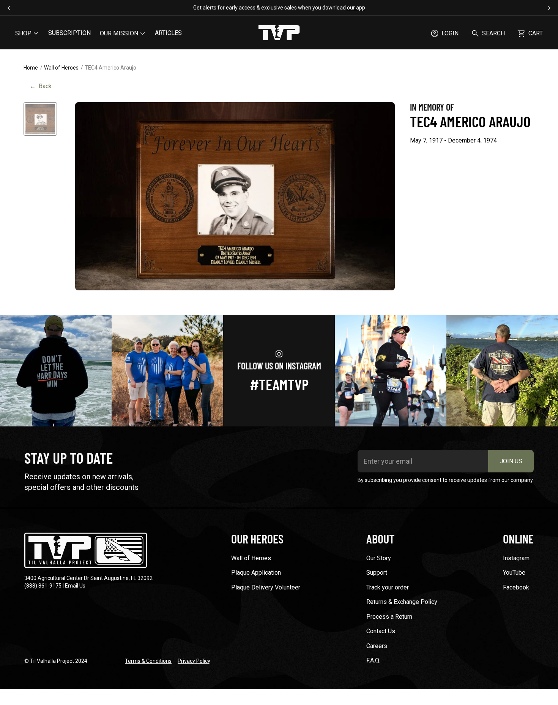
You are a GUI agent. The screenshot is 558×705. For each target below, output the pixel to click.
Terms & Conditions (148, 661)
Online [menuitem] (518, 538)
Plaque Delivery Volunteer (265, 587)
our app (356, 8)
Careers (376, 646)
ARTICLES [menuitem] (168, 32)
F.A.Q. (373, 660)
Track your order (387, 587)
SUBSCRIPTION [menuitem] (69, 32)
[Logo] (279, 33)
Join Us (511, 461)
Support (376, 572)
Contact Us (380, 631)
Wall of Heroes (61, 68)
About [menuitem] (380, 538)
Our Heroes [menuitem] (257, 538)
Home (31, 68)
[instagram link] (56, 370)
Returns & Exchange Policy (401, 601)
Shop (23, 33)
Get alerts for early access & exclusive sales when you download (279, 8)
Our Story (378, 558)
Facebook (516, 587)
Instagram (516, 558)
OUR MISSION (119, 33)
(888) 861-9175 (42, 586)
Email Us (75, 586)
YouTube (514, 572)
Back (41, 86)
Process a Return (389, 616)
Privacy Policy (194, 661)
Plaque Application (256, 572)
